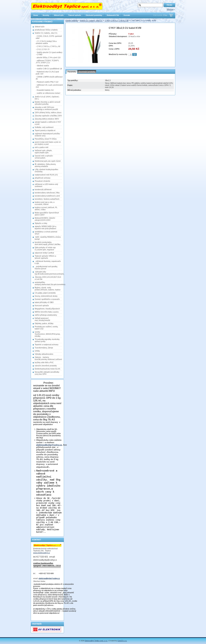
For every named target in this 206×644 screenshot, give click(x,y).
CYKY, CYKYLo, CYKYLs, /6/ (116, 21)
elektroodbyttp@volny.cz (49, 445)
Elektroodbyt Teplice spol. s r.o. (96, 641)
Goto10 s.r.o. (122, 641)
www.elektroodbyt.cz (41, 553)
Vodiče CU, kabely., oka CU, (91, 21)
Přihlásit (170, 9)
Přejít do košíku (171, 15)
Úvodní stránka (71, 21)
